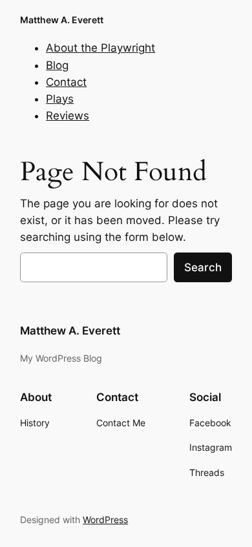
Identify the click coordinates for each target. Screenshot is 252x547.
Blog (57, 65)
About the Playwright (100, 47)
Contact (66, 82)
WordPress (105, 519)
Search (203, 267)
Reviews (67, 115)
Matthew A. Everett (61, 19)
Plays (60, 98)
